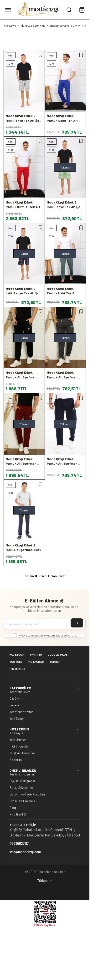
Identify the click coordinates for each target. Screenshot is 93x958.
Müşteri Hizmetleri (22, 753)
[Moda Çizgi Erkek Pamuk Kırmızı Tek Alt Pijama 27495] (24, 167)
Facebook (17, 654)
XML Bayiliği (18, 814)
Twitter (35, 654)
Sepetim (16, 760)
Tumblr (55, 661)
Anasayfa (16, 733)
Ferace (14, 705)
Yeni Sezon (17, 718)
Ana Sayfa (10, 25)
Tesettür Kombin (21, 712)
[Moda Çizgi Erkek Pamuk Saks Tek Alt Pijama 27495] (65, 81)
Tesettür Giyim (20, 692)
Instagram (36, 661)
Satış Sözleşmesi (22, 788)
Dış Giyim (16, 698)
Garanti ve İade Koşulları (27, 794)
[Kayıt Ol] (77, 622)
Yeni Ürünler (18, 740)
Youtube (16, 661)
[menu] (8, 10)
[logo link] (38, 10)
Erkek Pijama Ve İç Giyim (64, 25)
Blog (13, 808)
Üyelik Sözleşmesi (22, 781)
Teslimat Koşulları (22, 774)
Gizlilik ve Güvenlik (22, 801)
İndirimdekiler (19, 746)
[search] (69, 10)
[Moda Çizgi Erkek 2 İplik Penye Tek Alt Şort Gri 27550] (24, 81)
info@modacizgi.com (25, 852)
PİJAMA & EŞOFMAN (33, 25)
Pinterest (18, 668)
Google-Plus (58, 654)
